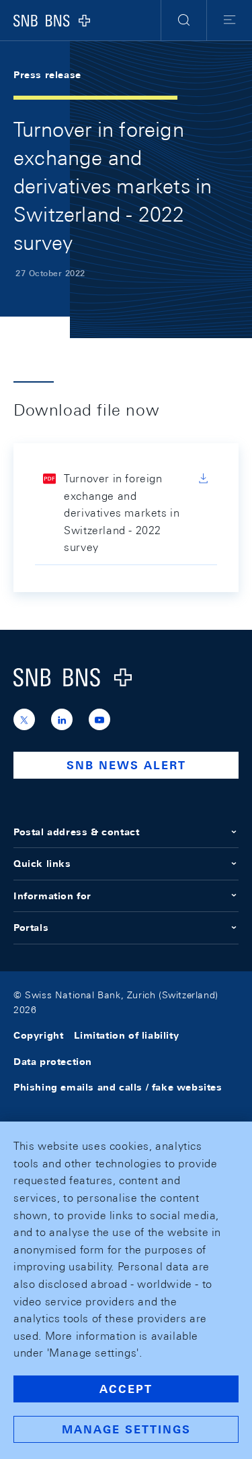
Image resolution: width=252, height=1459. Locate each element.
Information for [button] (52, 896)
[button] (183, 20)
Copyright (38, 1035)
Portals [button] (30, 927)
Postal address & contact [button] (76, 832)
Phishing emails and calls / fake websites (117, 1087)
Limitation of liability (126, 1035)
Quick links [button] (42, 863)
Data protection (52, 1062)
